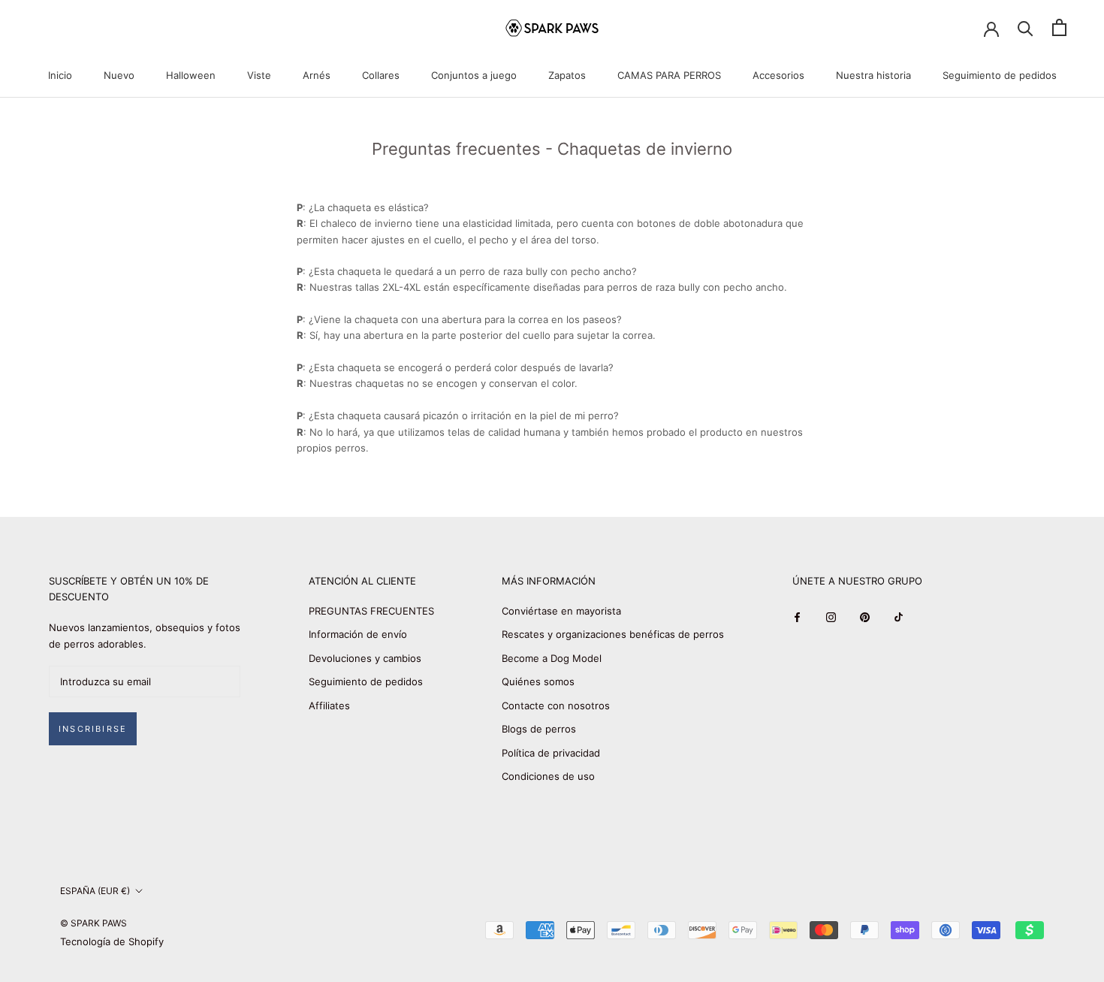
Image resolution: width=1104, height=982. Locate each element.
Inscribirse (93, 729)
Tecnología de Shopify (112, 941)
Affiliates (329, 705)
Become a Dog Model (552, 658)
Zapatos (567, 75)
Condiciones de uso (548, 776)
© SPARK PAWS (93, 923)
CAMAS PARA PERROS (669, 75)
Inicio (60, 75)
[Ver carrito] (1059, 27)
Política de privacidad (551, 753)
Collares (381, 75)
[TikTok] (898, 616)
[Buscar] (1025, 27)
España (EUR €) (95, 890)
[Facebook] (797, 616)
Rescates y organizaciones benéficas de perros (613, 634)
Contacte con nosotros (556, 705)
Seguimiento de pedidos (1000, 75)
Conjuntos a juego (474, 75)
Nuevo (119, 75)
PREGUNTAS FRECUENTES (371, 611)
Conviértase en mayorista (561, 611)
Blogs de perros (539, 729)
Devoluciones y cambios (365, 658)
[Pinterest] (865, 616)
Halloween (191, 75)
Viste (259, 75)
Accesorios (778, 75)
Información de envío (358, 634)
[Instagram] (831, 616)
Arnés (316, 75)
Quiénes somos (538, 681)
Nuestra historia (873, 75)
